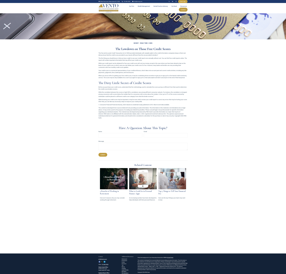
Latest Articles (125, 270)
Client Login (183, 1)
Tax (122, 265)
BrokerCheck (170, 257)
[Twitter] (169, 1)
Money (123, 266)
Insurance (124, 263)
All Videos (124, 271)
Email (145, 131)
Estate (123, 262)
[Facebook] (176, 1)
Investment (124, 260)
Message (101, 141)
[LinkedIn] (172, 1)
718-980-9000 (127, 1)
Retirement (124, 259)
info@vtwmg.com (138, 1)
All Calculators (125, 273)
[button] (131, 6)
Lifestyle (124, 268)
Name (100, 131)
